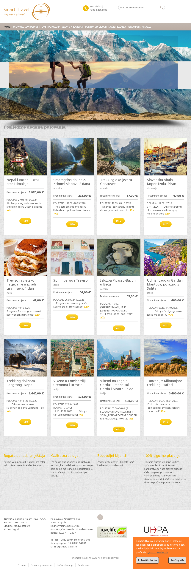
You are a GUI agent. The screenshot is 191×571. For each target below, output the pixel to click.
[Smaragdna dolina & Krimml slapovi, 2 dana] (72, 156)
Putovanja (18, 26)
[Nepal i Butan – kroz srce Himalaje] (25, 156)
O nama (146, 26)
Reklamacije (134, 26)
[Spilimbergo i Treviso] (72, 257)
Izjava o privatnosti (72, 26)
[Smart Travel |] (27, 11)
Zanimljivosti (32, 26)
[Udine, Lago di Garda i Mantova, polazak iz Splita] (165, 257)
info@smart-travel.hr (65, 546)
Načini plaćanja (117, 26)
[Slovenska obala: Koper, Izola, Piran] (165, 156)
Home (7, 26)
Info (25, 220)
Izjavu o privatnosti (157, 552)
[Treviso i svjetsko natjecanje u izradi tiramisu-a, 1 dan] (25, 257)
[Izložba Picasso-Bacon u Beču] (118, 257)
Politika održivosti (96, 26)
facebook (100, 517)
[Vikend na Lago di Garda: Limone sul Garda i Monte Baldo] (118, 357)
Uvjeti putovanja (51, 26)
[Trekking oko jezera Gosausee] (118, 156)
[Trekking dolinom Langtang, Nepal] (25, 357)
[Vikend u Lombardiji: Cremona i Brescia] (72, 357)
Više (9, 210)
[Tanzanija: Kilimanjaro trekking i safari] (165, 357)
